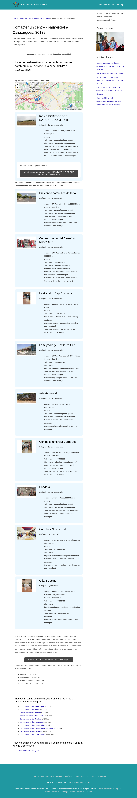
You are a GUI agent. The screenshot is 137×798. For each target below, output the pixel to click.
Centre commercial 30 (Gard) (39, 18)
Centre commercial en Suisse (81, 792)
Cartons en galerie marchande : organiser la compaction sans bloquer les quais (110, 66)
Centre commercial (20, 18)
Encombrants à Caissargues (28, 751)
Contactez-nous (37, 776)
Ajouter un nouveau (99, 776)
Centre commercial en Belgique (109, 789)
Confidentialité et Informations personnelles (74, 776)
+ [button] (17, 85)
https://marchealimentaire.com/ (79, 782)
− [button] (17, 87)
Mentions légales (50, 776)
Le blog (120, 5)
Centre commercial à (31, 722)
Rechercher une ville (106, 5)
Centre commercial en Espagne (57, 792)
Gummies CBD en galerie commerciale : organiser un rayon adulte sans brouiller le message (108, 101)
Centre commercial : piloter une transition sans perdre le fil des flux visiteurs (109, 91)
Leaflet (66, 109)
